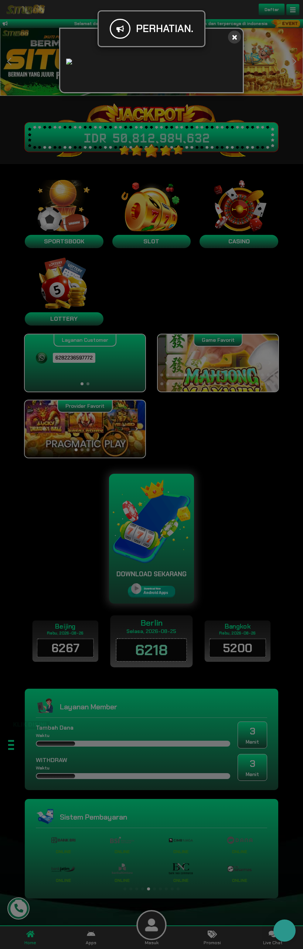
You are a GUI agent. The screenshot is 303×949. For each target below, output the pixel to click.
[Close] (234, 37)
